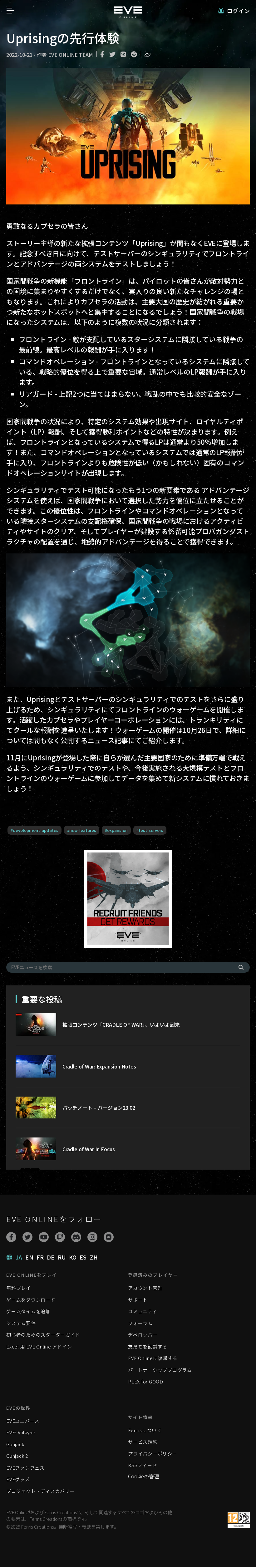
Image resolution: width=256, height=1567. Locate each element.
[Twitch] (60, 1237)
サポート (138, 1299)
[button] (234, 11)
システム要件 (21, 1323)
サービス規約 (143, 1441)
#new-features (81, 830)
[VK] (109, 1237)
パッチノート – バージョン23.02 (98, 1107)
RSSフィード (142, 1465)
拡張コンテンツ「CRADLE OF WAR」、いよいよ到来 (121, 1024)
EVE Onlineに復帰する (152, 1358)
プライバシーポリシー (152, 1453)
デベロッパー (143, 1334)
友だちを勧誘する (147, 1346)
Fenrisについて (145, 1430)
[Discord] (76, 1237)
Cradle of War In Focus (88, 1149)
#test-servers (149, 830)
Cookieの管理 (143, 1476)
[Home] (128, 16)
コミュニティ (142, 1311)
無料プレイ (18, 1288)
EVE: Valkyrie (21, 1432)
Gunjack (15, 1444)
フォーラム (140, 1323)
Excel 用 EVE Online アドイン (39, 1346)
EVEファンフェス (25, 1467)
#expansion (116, 830)
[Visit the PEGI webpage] (239, 1520)
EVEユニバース (22, 1420)
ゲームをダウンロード (31, 1299)
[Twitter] (27, 1237)
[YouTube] (44, 1237)
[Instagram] (92, 1237)
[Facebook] (11, 1237)
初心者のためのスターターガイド (43, 1334)
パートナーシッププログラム (160, 1370)
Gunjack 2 (17, 1455)
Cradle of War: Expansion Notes (99, 1066)
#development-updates (34, 830)
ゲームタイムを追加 (28, 1311)
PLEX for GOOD (145, 1381)
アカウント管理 (145, 1288)
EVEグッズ (18, 1479)
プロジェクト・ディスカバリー (40, 1491)
